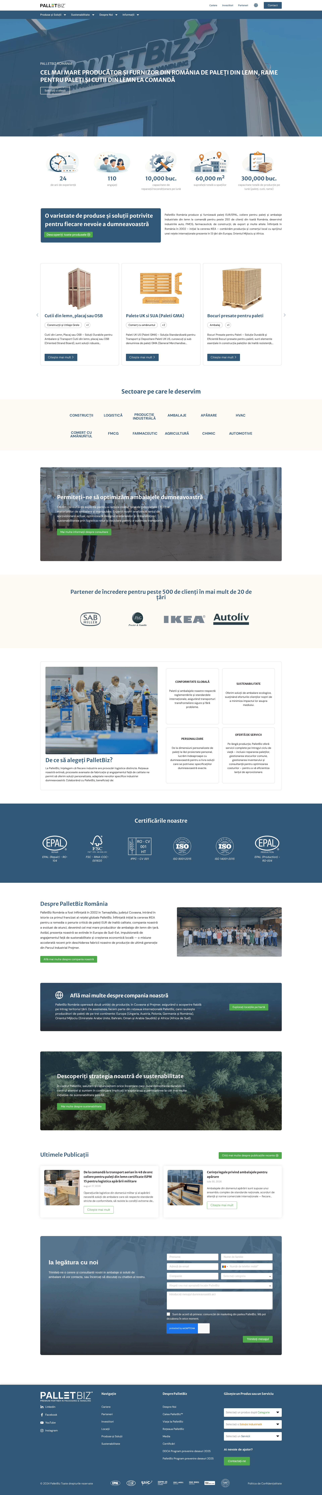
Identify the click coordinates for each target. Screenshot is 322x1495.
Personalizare (192, 738)
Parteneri (243, 5)
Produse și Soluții (50, 14)
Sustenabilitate (80, 14)
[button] (37, 315)
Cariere (213, 5)
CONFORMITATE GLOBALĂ (192, 681)
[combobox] (225, 1266)
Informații (128, 14)
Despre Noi (106, 14)
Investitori (227, 5)
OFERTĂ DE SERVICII (248, 734)
